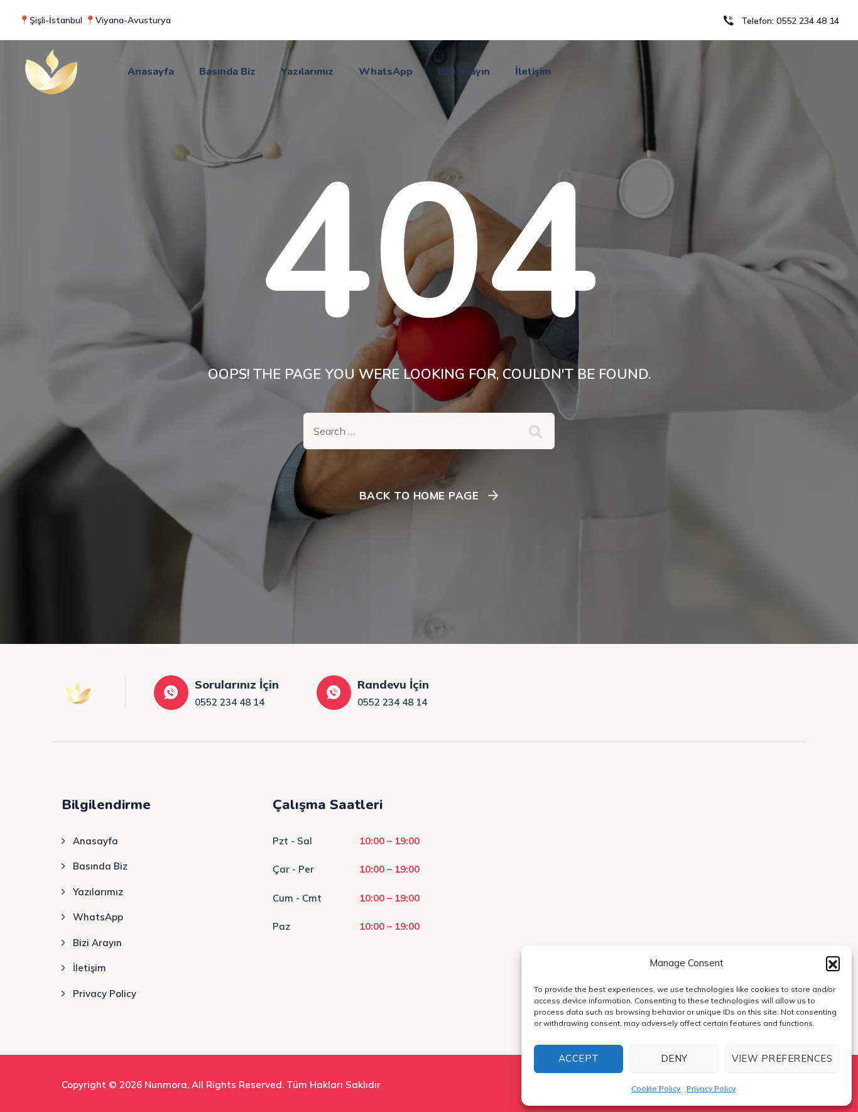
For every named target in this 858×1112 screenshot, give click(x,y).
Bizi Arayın (464, 72)
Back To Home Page (419, 495)
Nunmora (165, 1085)
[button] (833, 963)
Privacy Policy (711, 1088)
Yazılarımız (307, 72)
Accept (578, 1058)
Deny (674, 1058)
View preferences (782, 1058)
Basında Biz (227, 72)
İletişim (533, 72)
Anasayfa (151, 72)
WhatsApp (386, 72)
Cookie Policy (655, 1088)
